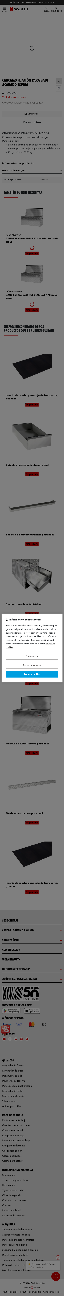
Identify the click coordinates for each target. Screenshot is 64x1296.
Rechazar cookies (32, 665)
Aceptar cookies (32, 674)
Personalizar (32, 656)
